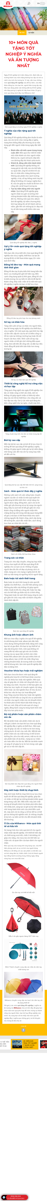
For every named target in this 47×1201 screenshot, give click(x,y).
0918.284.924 (16, 1196)
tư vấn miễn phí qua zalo (15, 1198)
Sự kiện (31, 33)
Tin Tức (22, 33)
